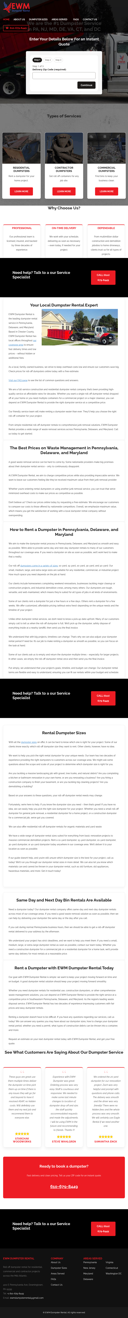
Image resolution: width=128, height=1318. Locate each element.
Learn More (21, 191)
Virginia (109, 1262)
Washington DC (114, 1273)
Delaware (88, 1279)
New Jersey (89, 1268)
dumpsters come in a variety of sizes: (39, 565)
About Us (55, 1262)
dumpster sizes (29, 742)
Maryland (88, 1273)
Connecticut (112, 1268)
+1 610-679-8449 (15, 1293)
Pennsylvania (90, 1262)
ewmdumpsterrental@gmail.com (27, 1298)
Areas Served (57, 1273)
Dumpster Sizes (59, 1268)
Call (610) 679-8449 (103, 278)
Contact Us (56, 1285)
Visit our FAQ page (18, 380)
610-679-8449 (18, 28)
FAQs (53, 1279)
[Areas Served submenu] (68, 19)
